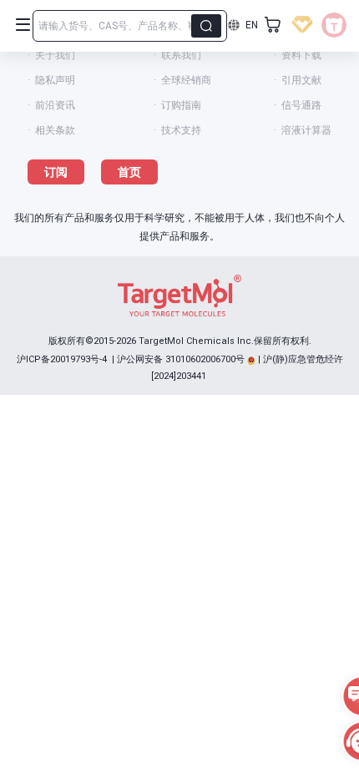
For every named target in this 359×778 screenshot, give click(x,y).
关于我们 (55, 55)
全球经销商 (186, 80)
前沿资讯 (55, 105)
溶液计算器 (306, 130)
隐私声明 (55, 80)
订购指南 (181, 105)
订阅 (56, 172)
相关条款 (55, 130)
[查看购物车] (273, 25)
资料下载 (301, 55)
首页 (129, 172)
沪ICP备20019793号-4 (62, 359)
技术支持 (181, 130)
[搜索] (206, 26)
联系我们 (181, 55)
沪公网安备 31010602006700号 (181, 359)
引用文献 (301, 80)
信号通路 (301, 105)
